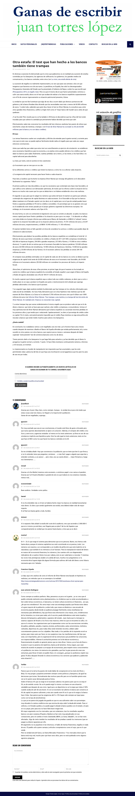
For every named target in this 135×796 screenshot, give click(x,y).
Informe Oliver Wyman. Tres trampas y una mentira (46, 297)
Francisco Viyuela (27, 569)
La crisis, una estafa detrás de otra (63, 79)
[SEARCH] (120, 155)
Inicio (13, 44)
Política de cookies (84, 794)
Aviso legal (61, 794)
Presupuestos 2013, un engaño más (25, 92)
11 (29, 69)
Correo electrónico (21, 374)
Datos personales (29, 44)
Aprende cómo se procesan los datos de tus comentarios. (60, 780)
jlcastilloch (25, 404)
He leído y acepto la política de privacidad (30, 381)
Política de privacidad (71, 794)
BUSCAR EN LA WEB (109, 44)
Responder (85, 403)
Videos (82, 44)
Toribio (23, 665)
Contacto (93, 44)
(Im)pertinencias (48, 44)
